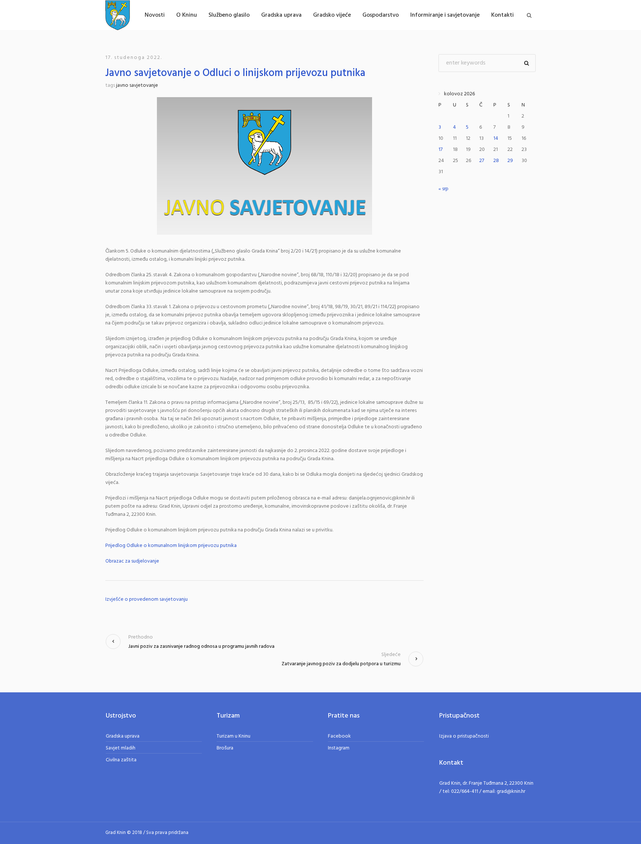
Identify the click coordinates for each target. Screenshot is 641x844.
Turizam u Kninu (233, 736)
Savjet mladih (120, 748)
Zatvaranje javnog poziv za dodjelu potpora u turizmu (341, 664)
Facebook (339, 736)
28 (496, 160)
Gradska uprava (122, 736)
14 (495, 138)
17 (440, 149)
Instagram (338, 748)
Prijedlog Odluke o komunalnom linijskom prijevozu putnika (171, 546)
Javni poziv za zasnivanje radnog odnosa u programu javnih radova (201, 646)
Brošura (225, 748)
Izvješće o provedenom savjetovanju (146, 600)
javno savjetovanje (137, 85)
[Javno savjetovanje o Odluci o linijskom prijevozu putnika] (264, 166)
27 (481, 160)
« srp (443, 189)
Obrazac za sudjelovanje (132, 561)
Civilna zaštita (121, 760)
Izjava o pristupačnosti (464, 736)
